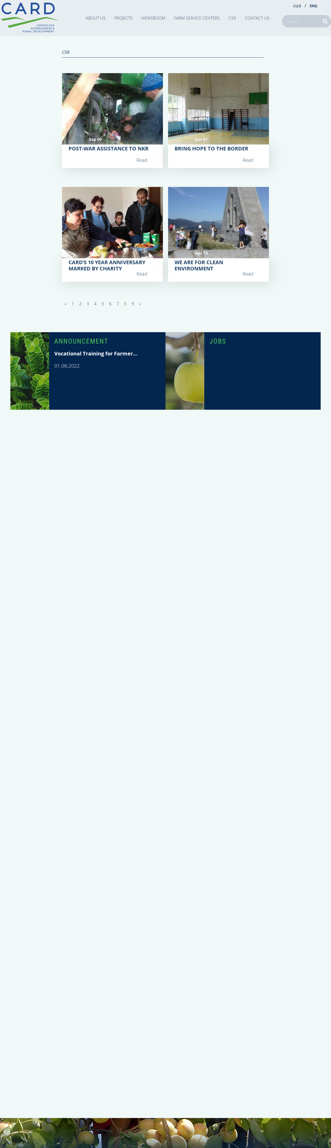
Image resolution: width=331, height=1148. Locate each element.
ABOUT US (96, 18)
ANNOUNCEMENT (81, 341)
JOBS (217, 341)
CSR (232, 18)
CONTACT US (257, 18)
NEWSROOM (153, 18)
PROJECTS (123, 18)
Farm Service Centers (197, 18)
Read (142, 160)
